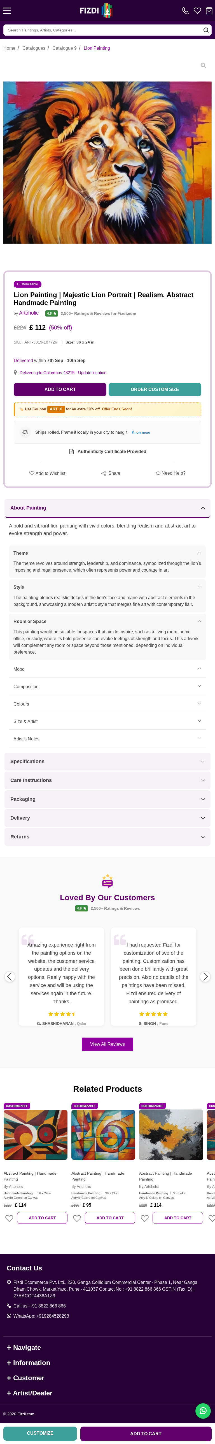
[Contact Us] (186, 11)
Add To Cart (42, 1218)
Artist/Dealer (32, 1393)
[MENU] (7, 10)
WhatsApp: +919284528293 (41, 1316)
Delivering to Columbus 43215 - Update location (63, 372)
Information (31, 1362)
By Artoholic (13, 1186)
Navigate (27, 1347)
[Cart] (209, 11)
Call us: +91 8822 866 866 (39, 1306)
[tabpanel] (35, 1167)
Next (205, 976)
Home (9, 48)
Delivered (23, 360)
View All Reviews (107, 1044)
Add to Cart (60, 389)
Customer (28, 1378)
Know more (141, 432)
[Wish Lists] (197, 11)
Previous (9, 976)
